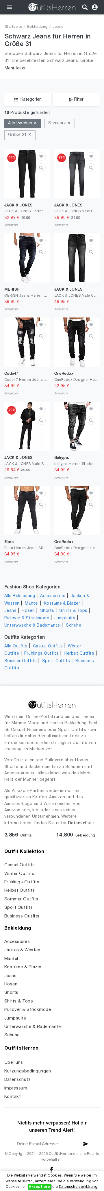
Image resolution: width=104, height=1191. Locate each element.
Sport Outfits (56, 661)
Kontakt (12, 1097)
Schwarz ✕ (59, 123)
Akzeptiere (39, 1186)
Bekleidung (37, 27)
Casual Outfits (48, 646)
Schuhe (73, 625)
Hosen (28, 611)
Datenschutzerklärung (78, 1186)
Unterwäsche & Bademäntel (32, 625)
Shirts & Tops (73, 611)
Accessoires (52, 596)
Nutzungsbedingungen (27, 1071)
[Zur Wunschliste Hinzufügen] (41, 156)
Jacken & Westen (22, 950)
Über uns (13, 1063)
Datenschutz (81, 823)
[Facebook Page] (51, 1170)
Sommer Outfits (20, 661)
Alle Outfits (16, 646)
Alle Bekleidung (19, 596)
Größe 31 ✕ (20, 135)
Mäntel (32, 603)
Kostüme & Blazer (62, 603)
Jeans (58, 27)
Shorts (47, 611)
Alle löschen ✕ (22, 123)
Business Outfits (22, 916)
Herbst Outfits (79, 653)
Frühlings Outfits (41, 653)
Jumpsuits (64, 618)
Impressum (15, 1088)
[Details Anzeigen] (41, 167)
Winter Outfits (19, 874)
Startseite (13, 27)
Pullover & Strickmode (26, 618)
